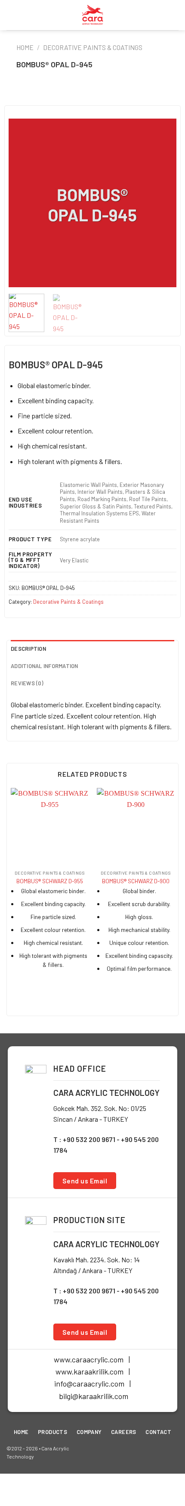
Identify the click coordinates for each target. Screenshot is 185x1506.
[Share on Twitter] (85, 94)
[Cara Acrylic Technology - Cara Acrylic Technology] (92, 15)
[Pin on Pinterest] (112, 94)
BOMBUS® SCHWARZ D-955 (49, 881)
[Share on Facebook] (72, 94)
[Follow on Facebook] (144, 1452)
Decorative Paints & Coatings (92, 47)
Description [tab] (28, 648)
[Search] (175, 14)
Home (25, 47)
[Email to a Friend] (99, 94)
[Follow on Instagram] (158, 1452)
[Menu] (11, 14)
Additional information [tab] (44, 665)
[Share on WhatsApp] (58, 94)
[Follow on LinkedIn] (171, 1452)
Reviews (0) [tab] (27, 683)
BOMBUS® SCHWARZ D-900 (136, 881)
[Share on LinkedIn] (126, 94)
